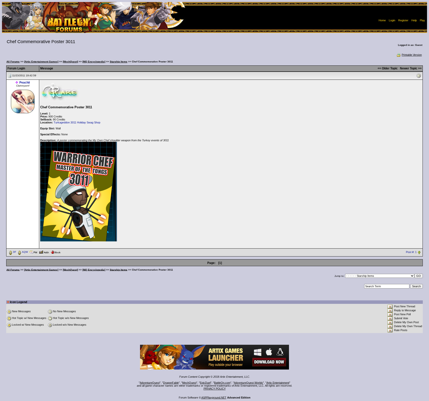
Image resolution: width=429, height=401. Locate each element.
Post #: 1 (411, 252)
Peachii (24, 82)
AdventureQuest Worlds (248, 382)
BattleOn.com (222, 382)
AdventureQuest (150, 382)
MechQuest (189, 382)
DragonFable (171, 382)
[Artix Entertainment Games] (41, 61)
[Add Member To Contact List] (44, 251)
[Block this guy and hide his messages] (55, 251)
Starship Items (118, 61)
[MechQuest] (70, 61)
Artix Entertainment (277, 382)
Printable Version (412, 54)
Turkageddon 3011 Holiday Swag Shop (77, 122)
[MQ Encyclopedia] (93, 61)
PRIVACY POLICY (215, 388)
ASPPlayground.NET (213, 397)
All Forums (13, 61)
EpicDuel (205, 382)
